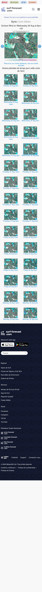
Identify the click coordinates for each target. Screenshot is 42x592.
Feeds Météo (6, 400)
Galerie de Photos (7, 378)
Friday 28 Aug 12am (11, 237)
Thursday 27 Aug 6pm (11, 221)
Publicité (15, 457)
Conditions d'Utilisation (8, 468)
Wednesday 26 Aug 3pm (30, 138)
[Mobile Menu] (39, 9)
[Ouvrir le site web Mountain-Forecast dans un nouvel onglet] (14, 2)
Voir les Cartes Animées (28, 64)
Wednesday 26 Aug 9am (30, 120)
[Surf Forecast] (11, 9)
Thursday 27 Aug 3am (30, 172)
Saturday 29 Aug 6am (11, 319)
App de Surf (5, 393)
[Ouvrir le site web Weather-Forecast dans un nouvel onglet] (32, 2)
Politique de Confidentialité (26, 468)
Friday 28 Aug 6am (11, 254)
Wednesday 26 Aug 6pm (11, 155)
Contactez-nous (34, 457)
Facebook (4, 411)
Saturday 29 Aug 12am (11, 303)
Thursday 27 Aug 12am (10, 172)
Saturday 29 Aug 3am (30, 303)
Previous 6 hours (2, 46)
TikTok (3, 418)
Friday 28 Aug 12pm (11, 270)
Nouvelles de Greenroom (10, 375)
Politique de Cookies (7, 470)
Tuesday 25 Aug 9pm (30, 86)
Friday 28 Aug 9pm (30, 286)
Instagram (4, 414)
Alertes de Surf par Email (10, 389)
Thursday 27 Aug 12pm (10, 204)
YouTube (4, 422)
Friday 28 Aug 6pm (11, 286)
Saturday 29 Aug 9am (30, 319)
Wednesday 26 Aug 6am (11, 120)
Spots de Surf (6, 367)
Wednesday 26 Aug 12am (11, 103)
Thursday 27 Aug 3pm (30, 204)
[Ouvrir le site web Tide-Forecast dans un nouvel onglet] (23, 2)
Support (23, 457)
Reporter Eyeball (7, 396)
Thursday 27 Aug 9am (30, 188)
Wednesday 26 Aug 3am (30, 103)
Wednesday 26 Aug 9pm (30, 155)
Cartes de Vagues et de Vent (11, 371)
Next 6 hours (39, 46)
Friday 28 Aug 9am (30, 254)
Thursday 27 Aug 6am (11, 188)
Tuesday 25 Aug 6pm (10, 86)
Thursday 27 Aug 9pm (30, 221)
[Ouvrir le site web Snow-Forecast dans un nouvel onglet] (4, 2)
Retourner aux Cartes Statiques (15, 63)
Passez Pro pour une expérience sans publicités (21, 17)
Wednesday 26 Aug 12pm (11, 138)
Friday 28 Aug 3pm (30, 270)
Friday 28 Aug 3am (30, 237)
